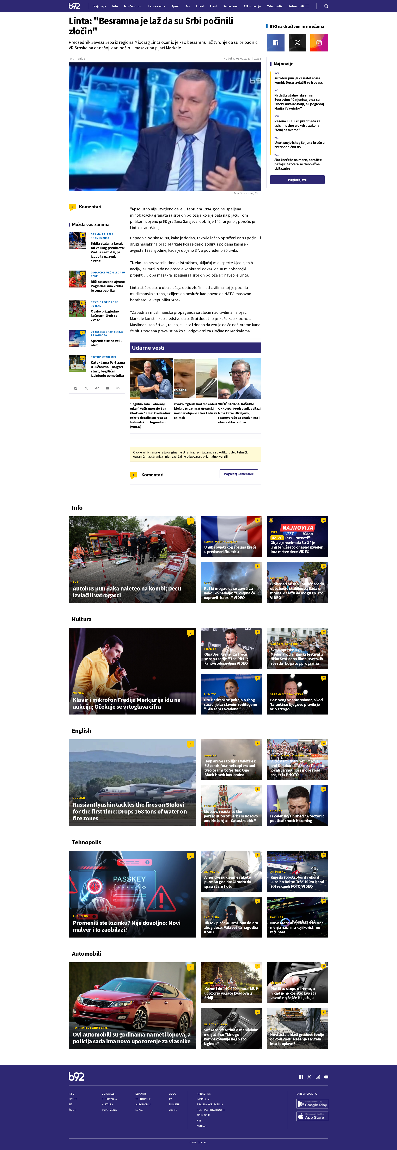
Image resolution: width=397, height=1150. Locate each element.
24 (82, 302)
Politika (277, 578)
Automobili (143, 1104)
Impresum (203, 1099)
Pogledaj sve (297, 180)
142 (82, 235)
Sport (73, 1099)
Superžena (109, 1110)
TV (170, 1099)
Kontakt (202, 1126)
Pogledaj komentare (239, 474)
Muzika (78, 693)
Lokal (139, 1110)
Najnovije (99, 6)
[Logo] (74, 6)
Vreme (173, 1110)
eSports (141, 1093)
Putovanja (109, 1099)
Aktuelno (80, 916)
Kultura (107, 1104)
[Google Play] (312, 1104)
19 (324, 966)
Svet (76, 581)
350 (82, 357)
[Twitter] (297, 42)
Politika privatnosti (211, 1110)
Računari (277, 917)
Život (72, 1110)
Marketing (204, 1093)
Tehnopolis (143, 1099)
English (79, 798)
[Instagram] (319, 42)
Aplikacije (203, 1115)
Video (172, 1093)
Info (71, 1093)
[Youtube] (326, 1077)
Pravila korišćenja (210, 1104)
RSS (199, 1120)
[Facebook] (276, 42)
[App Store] (312, 1117)
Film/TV (210, 648)
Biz (71, 1104)
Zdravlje (108, 1093)
